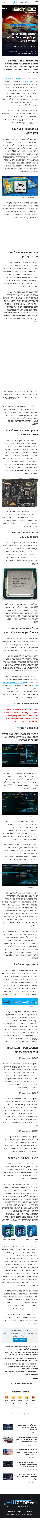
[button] (36, 2)
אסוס (21, 119)
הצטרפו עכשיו (20, 1340)
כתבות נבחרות (31, 25)
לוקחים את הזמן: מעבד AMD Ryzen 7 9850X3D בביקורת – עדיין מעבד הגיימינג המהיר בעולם (21, 1353)
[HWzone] (20, 2)
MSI (31, 122)
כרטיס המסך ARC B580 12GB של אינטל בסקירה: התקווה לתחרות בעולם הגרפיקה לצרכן (21, 1359)
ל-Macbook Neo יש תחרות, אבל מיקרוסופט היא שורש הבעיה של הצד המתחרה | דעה (26, 1452)
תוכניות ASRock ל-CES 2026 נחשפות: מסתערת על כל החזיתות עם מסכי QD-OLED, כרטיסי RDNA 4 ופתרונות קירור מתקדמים (20, 1366)
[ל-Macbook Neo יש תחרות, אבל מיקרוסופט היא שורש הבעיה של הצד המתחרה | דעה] (8, 1452)
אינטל (7, 67)
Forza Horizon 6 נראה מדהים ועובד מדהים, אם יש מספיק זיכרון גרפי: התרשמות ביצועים (26, 1439)
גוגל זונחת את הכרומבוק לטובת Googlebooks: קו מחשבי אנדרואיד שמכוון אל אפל (27, 1464)
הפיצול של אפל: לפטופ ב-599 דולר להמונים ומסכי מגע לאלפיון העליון (27, 1476)
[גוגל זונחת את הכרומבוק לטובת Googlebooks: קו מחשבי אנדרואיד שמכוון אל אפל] (8, 1464)
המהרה (13, 1383)
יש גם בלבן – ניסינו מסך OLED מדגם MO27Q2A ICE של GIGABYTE (27, 1427)
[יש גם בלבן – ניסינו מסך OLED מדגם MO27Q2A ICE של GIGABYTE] (8, 1427)
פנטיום (34, 532)
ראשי (33, 29)
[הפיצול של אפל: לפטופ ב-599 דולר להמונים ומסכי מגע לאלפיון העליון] (8, 1476)
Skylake (23, 1383)
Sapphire (16, 1066)
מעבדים (13, 25)
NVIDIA (27, 1211)
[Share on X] (28, 46)
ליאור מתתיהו (32, 51)
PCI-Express (11, 397)
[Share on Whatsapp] (24, 46)
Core (34, 563)
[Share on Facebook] (31, 46)
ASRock (29, 1383)
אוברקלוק (29, 1167)
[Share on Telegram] (21, 46)
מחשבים (21, 25)
